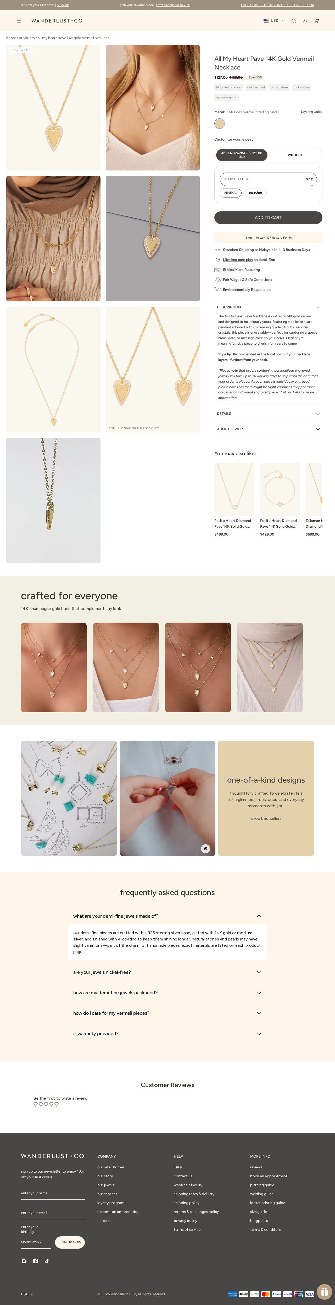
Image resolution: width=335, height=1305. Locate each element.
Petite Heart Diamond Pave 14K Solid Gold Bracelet (278, 524)
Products (27, 38)
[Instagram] (24, 1261)
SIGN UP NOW (69, 1242)
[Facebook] (35, 1261)
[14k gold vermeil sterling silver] (219, 123)
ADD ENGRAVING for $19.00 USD (241, 155)
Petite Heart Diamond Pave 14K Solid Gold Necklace (232, 524)
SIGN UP (63, 5)
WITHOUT (295, 155)
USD (25, 1294)
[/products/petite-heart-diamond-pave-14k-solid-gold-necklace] (234, 489)
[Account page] (305, 20)
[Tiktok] (47, 1261)
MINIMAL (230, 193)
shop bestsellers (266, 818)
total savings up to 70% (173, 5)
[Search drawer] (293, 20)
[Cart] (316, 20)
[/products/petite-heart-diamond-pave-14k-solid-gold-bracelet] (280, 489)
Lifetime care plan (238, 260)
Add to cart (268, 217)
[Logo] (57, 21)
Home (11, 38)
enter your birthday (29, 1229)
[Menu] (19, 20)
